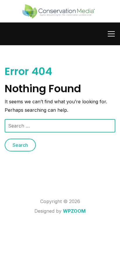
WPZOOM (74, 211)
